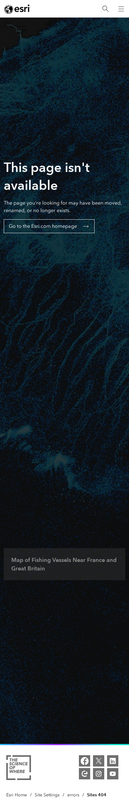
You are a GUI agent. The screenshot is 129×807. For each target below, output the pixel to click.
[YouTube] (112, 773)
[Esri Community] (84, 773)
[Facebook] (84, 761)
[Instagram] (98, 773)
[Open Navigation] (121, 9)
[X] (98, 761)
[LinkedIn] (112, 761)
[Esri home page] (17, 9)
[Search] (105, 9)
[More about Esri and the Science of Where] (18, 768)
